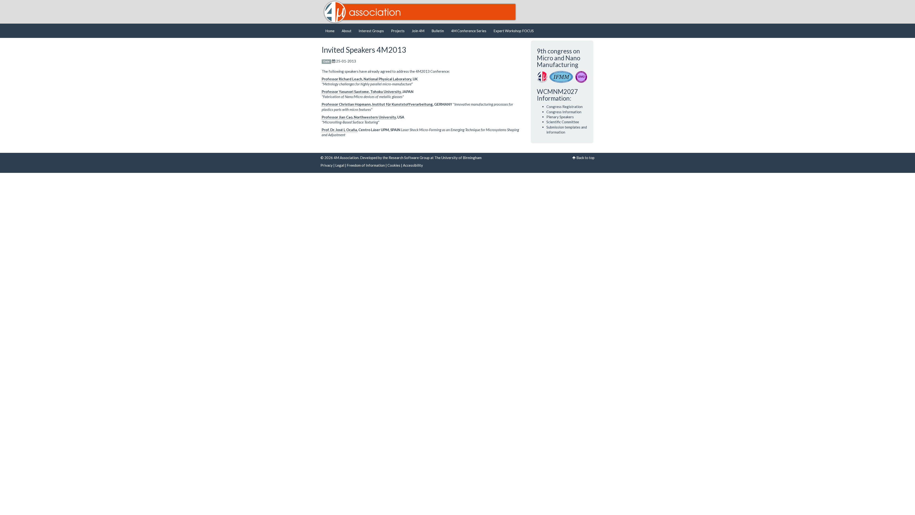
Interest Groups (371, 31)
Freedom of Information (366, 165)
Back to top (585, 157)
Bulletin (438, 31)
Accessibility (413, 165)
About (346, 31)
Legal (339, 165)
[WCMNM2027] (562, 76)
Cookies (393, 165)
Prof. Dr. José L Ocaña (339, 130)
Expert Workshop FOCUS (513, 31)
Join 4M (418, 31)
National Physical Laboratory (387, 79)
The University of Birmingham (458, 157)
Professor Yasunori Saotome (345, 91)
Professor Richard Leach (342, 79)
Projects (398, 31)
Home (330, 31)
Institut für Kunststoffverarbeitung (402, 104)
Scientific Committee (562, 122)
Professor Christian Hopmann (346, 104)
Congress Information (563, 112)
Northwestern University (375, 117)
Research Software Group (409, 157)
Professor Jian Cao (337, 117)
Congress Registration (564, 106)
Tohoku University (385, 91)
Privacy (326, 165)
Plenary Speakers (560, 117)
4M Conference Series (468, 31)
